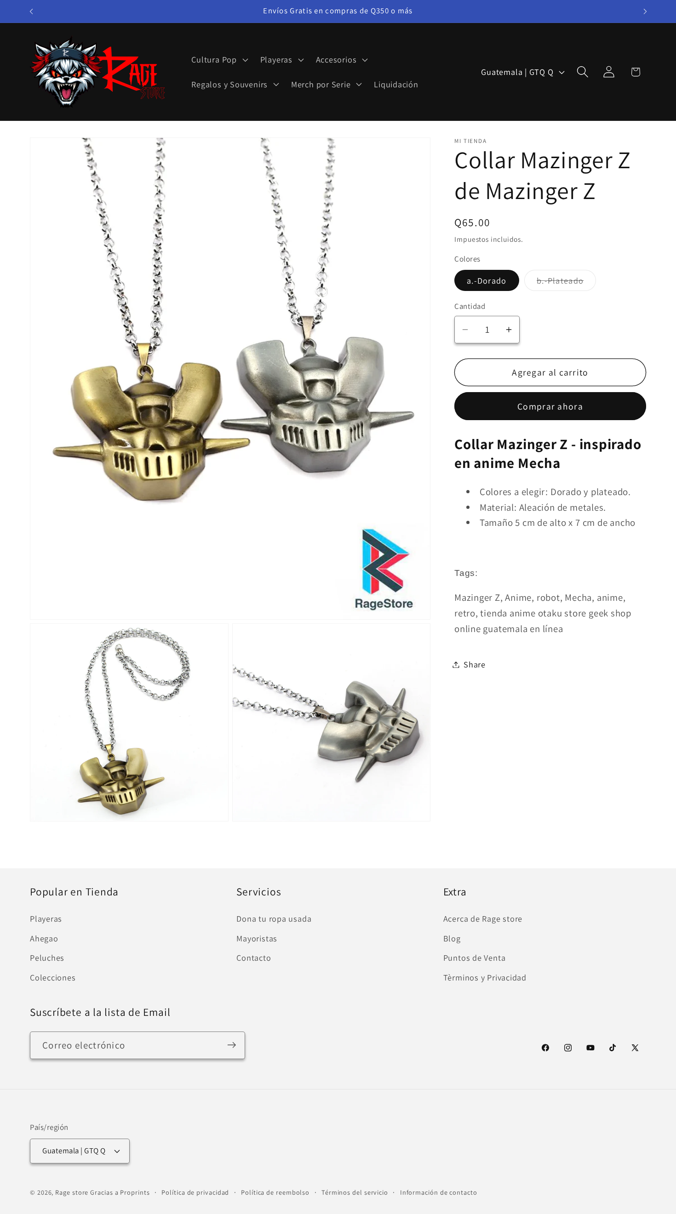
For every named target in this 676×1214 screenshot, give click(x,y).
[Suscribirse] (231, 1045)
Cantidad (469, 307)
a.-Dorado (487, 280)
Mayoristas (256, 938)
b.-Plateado (566, 282)
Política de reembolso (275, 1191)
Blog (452, 938)
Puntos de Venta (474, 957)
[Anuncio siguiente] (645, 11)
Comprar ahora (550, 406)
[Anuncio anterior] (31, 11)
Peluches (47, 957)
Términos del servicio (354, 1191)
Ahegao (44, 938)
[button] (218, 59)
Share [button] (475, 664)
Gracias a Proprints (119, 1191)
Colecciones (53, 977)
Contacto (253, 957)
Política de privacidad (195, 1191)
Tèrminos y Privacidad (485, 977)
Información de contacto (438, 1191)
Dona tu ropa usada (273, 918)
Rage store (71, 1191)
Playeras (46, 918)
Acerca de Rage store (483, 918)
